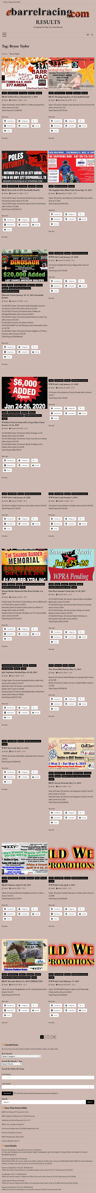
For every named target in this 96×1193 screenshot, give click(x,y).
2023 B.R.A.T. (59, 93)
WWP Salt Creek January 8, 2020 (16, 497)
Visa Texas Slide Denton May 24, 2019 (65, 669)
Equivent (77, 93)
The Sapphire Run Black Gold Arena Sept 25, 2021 (70, 190)
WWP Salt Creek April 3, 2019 (62, 885)
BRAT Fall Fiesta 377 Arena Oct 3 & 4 (15, 1112)
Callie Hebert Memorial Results (13, 1181)
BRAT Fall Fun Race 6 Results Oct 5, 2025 (20, 96)
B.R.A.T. (31, 93)
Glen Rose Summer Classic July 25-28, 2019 (67, 591)
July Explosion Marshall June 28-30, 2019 (19, 672)
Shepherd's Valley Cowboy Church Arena (76, 776)
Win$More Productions (10, 291)
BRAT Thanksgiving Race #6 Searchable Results (69, 96)
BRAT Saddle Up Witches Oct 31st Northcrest (18, 1116)
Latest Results (11, 1145)
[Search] (92, 34)
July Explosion (7, 668)
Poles (65, 665)
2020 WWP (59, 253)
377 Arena (23, 93)
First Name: (6, 1074)
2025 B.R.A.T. (12, 93)
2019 (51, 494)
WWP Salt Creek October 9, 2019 (63, 497)
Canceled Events (11, 1044)
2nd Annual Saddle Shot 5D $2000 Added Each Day (20, 1128)
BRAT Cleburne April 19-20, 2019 (16, 885)
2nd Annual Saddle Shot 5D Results (14, 1159)
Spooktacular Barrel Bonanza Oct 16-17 (16, 1120)
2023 (51, 93)
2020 (51, 253)
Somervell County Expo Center (20, 288)
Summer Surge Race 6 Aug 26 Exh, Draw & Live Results (21, 1150)
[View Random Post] (87, 34)
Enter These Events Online (16, 1108)
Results (38, 93)
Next (54, 1037)
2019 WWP (59, 494)
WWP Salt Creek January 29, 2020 (63, 257)
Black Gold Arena (61, 186)
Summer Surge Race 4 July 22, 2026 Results (17, 1187)
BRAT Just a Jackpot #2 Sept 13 (13, 1124)
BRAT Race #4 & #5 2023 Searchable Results (21, 190)
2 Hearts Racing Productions (12, 665)
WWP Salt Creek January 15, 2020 (63, 384)
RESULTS (48, 22)
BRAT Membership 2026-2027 (13, 1137)
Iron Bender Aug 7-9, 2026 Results (14, 1174)
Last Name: (6, 1083)
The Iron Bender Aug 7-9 (11, 1141)
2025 (4, 93)
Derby (10, 285)
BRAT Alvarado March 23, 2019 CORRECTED (22, 981)
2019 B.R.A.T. (59, 773)
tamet (6, 100)
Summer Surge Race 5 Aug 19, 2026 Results (17, 1168)
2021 (51, 186)
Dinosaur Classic (20, 285)
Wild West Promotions (79, 253)
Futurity (39, 285)
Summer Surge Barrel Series (12, 1133)
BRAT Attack (78, 773)
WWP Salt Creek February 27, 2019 (64, 981)
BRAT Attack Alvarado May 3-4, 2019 (65, 783)
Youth (5, 418)
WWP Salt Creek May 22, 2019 (15, 748)
